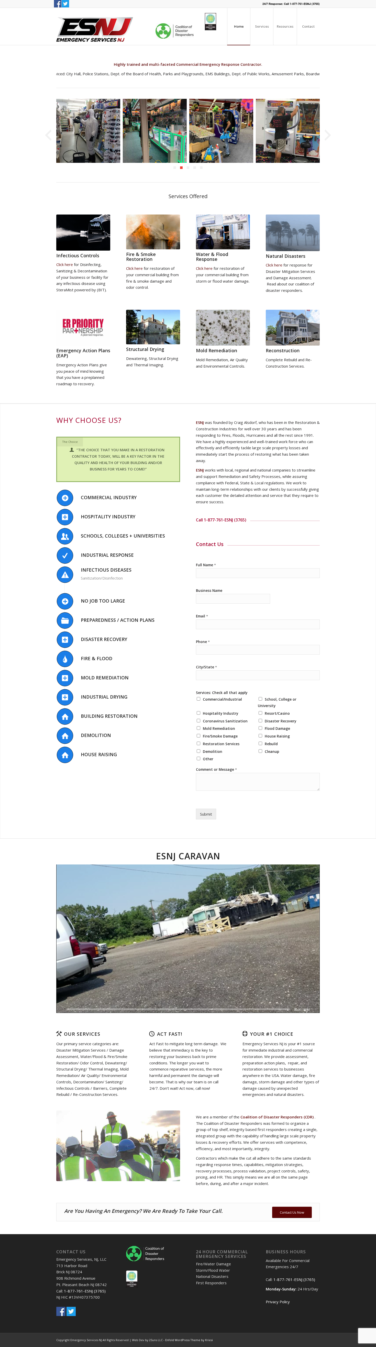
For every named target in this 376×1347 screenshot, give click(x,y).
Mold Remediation (219, 728)
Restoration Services (221, 743)
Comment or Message (216, 769)
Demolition (212, 751)
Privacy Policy (278, 1301)
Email (202, 616)
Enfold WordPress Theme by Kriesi (189, 1340)
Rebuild (271, 743)
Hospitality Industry (220, 713)
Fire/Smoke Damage (220, 736)
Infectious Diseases (106, 570)
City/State (206, 667)
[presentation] (48, 135)
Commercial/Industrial (222, 699)
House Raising (277, 736)
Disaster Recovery (280, 721)
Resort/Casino (277, 713)
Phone (203, 641)
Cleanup (272, 751)
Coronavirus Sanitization (225, 721)
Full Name (206, 565)
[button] (174, 167)
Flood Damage (277, 728)
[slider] (178, 1009)
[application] (188, 938)
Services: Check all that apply (221, 692)
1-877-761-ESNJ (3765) (305, 4)
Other (208, 758)
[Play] (60, 1009)
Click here (64, 264)
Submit (206, 814)
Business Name (209, 590)
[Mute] (315, 1009)
